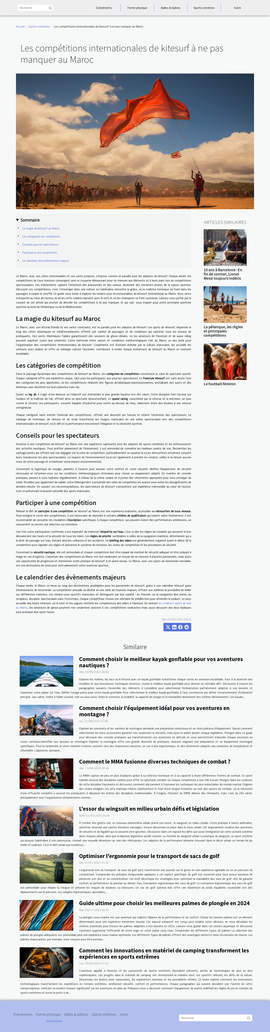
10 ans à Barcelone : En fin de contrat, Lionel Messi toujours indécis (223, 274)
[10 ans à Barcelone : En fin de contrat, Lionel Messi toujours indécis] (225, 247)
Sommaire (30, 220)
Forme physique (137, 8)
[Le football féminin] (225, 361)
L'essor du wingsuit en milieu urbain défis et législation (149, 808)
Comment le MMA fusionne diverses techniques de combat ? (155, 761)
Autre (237, 8)
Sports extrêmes (204, 8)
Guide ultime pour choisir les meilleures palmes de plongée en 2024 (164, 903)
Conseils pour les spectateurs (40, 244)
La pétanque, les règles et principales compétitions (223, 331)
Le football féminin (220, 383)
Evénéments (104, 8)
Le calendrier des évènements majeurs (45, 260)
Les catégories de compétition (41, 236)
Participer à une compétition (39, 252)
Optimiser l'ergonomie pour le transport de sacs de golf (149, 855)
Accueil (20, 26)
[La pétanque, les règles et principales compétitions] (225, 304)
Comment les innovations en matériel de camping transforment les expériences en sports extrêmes (164, 953)
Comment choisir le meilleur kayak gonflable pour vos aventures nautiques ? (161, 662)
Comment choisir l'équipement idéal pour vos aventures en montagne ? (154, 711)
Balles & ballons (170, 8)
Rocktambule (54, 1021)
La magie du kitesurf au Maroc (41, 228)
